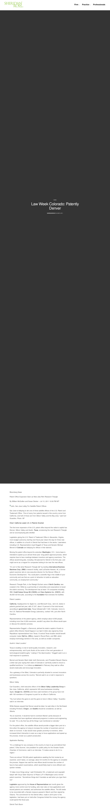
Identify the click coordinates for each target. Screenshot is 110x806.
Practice (85, 4)
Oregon (26, 708)
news (55, 199)
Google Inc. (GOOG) (22, 692)
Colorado (20, 547)
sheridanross (51, 213)
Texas (36, 530)
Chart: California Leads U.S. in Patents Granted (27, 523)
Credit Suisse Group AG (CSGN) (25, 592)
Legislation (13, 784)
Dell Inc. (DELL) (27, 636)
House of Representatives (39, 784)
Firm (76, 4)
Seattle (35, 708)
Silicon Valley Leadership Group (52, 686)
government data (25, 609)
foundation (41, 594)
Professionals (99, 4)
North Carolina (54, 584)
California (13, 604)
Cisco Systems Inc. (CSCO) (51, 592)
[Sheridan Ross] (17, 4)
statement (38, 665)
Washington (46, 552)
